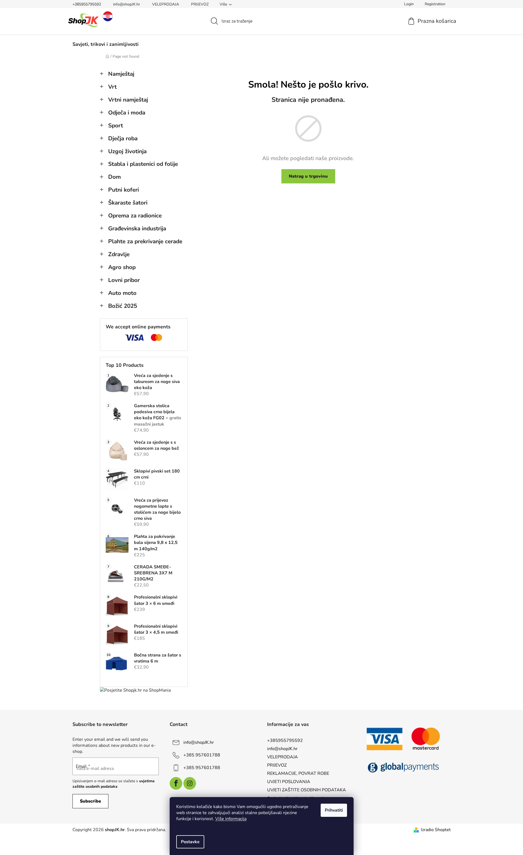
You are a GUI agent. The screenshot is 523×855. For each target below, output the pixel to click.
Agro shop (122, 267)
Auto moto (122, 293)
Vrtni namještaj (128, 100)
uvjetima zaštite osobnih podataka (113, 783)
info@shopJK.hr (126, 4)
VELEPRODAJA (165, 4)
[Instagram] (189, 783)
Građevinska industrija (137, 228)
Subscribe (90, 801)
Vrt (112, 87)
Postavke (190, 842)
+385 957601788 (201, 755)
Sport (115, 125)
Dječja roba (123, 138)
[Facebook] (176, 783)
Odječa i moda (126, 112)
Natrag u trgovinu (308, 176)
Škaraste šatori (127, 202)
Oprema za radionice (135, 215)
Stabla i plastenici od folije (143, 164)
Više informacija (231, 819)
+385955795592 (86, 4)
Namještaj (121, 74)
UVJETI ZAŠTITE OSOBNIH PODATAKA (306, 790)
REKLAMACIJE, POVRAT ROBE (298, 773)
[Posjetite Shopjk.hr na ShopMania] (135, 690)
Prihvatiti (334, 810)
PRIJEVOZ (200, 4)
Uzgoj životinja (127, 151)
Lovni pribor (124, 280)
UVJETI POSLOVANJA (288, 782)
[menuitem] (105, 44)
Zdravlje (119, 254)
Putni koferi (123, 190)
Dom (114, 177)
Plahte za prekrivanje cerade (145, 241)
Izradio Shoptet (436, 830)
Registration (435, 4)
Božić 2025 (122, 306)
